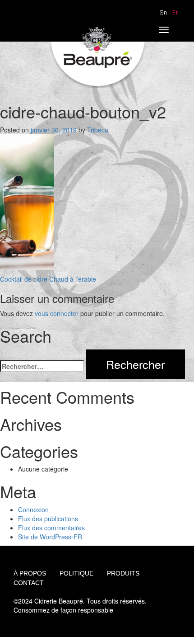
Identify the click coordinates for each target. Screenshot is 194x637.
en (163, 12)
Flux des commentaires (51, 527)
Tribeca (97, 129)
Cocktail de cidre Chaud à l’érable (48, 278)
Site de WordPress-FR (50, 536)
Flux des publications (48, 518)
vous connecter (57, 313)
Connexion (33, 509)
